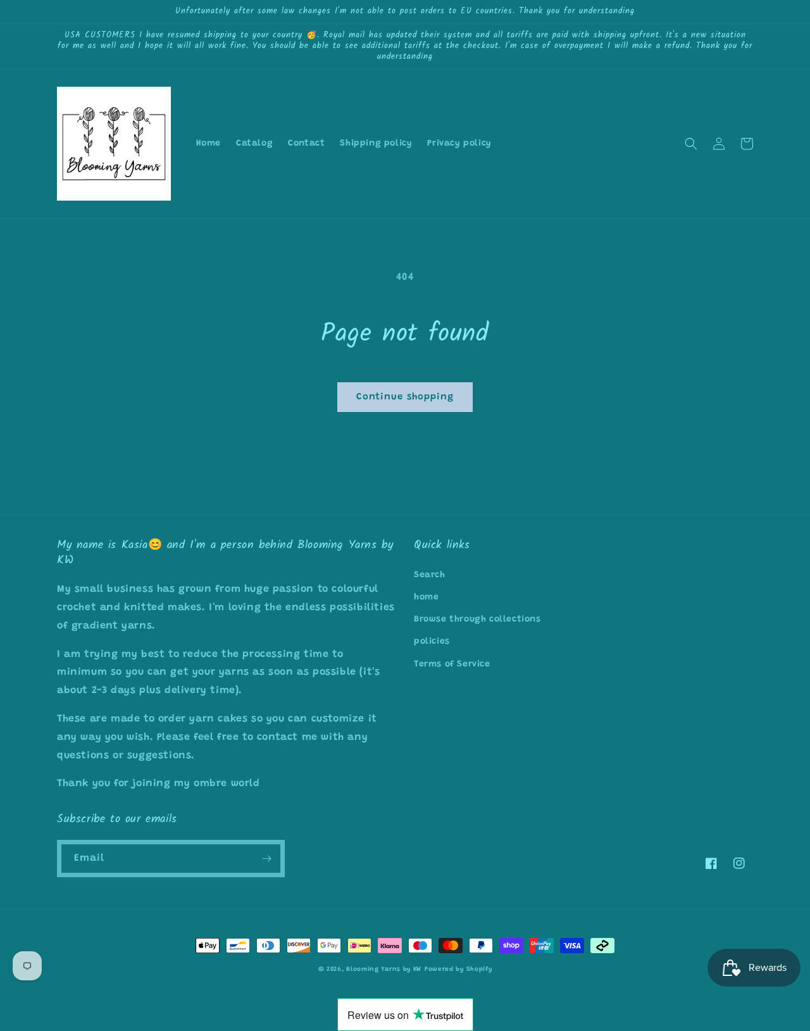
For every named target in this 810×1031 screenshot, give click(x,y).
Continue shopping (405, 397)
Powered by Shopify (458, 969)
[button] (691, 144)
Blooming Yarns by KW (383, 969)
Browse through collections (477, 619)
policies (432, 641)
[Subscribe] (266, 858)
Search (430, 575)
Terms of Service (452, 664)
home (426, 597)
